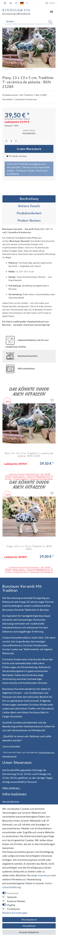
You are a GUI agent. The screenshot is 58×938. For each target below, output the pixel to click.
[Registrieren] (10, 3)
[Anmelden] (5, 3)
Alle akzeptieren (29, 919)
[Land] (22, 3)
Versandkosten (10, 801)
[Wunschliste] (16, 3)
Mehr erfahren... (11, 787)
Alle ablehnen (29, 925)
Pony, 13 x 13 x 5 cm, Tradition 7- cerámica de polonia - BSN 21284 (29, 454)
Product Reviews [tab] (29, 220)
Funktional (13, 908)
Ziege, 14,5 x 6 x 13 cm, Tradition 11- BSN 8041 (29, 547)
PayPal (11, 904)
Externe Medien (16, 901)
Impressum (44, 875)
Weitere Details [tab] (29, 206)
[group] (29, 423)
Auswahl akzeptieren (29, 932)
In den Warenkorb (29, 149)
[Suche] (50, 22)
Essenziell (12, 893)
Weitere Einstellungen (15, 912)
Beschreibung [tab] (29, 199)
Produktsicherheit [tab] (29, 213)
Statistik (12, 897)
